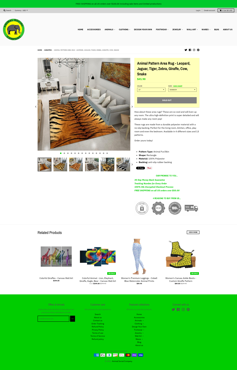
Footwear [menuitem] (161, 29)
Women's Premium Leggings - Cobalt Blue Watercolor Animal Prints (139, 279)
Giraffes (48, 50)
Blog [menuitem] (216, 29)
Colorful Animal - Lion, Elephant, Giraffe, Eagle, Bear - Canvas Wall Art (98, 279)
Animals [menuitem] (109, 29)
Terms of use (97, 333)
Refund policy (98, 339)
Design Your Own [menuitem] (143, 29)
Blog (139, 342)
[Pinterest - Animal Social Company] (198, 50)
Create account (209, 10)
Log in (198, 10)
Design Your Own (139, 326)
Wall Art (138, 336)
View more (193, 232)
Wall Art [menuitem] (191, 29)
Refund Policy (98, 326)
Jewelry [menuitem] (176, 29)
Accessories (139, 317)
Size (175, 86)
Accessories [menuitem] (94, 29)
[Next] (132, 107)
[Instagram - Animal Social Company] (194, 50)
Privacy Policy (98, 330)
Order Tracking (97, 323)
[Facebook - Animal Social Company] (190, 50)
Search (98, 314)
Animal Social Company (122, 361)
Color (139, 86)
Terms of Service (98, 336)
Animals (138, 320)
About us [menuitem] (227, 29)
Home (40, 50)
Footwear (138, 330)
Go (72, 319)
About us (98, 317)
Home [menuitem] (80, 29)
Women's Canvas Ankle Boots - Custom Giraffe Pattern (180, 279)
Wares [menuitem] (205, 29)
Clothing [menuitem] (123, 29)
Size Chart (177, 86)
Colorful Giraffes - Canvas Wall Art (56, 278)
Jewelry (138, 333)
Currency (18, 10)
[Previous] (36, 107)
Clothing (138, 323)
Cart (227, 10)
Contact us (97, 320)
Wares (138, 339)
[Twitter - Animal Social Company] (186, 50)
